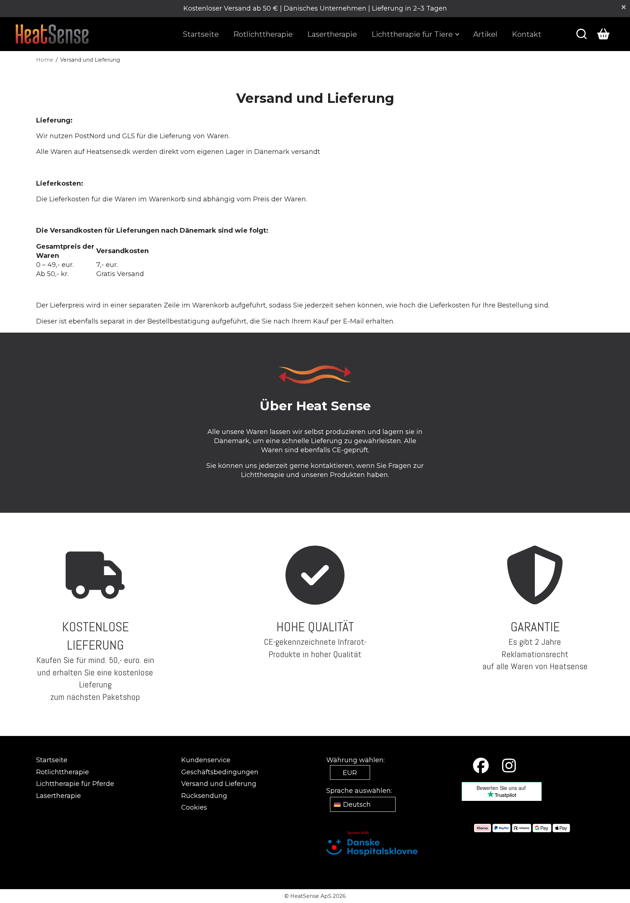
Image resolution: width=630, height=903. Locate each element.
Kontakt (526, 34)
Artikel (485, 34)
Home (44, 60)
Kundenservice (205, 760)
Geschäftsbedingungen (219, 772)
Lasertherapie (332, 34)
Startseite (201, 34)
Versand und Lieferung (218, 784)
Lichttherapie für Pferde (75, 784)
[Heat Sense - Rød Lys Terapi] (52, 34)
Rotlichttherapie (263, 34)
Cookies (194, 807)
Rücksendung (204, 796)
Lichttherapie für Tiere (412, 34)
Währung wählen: (355, 760)
